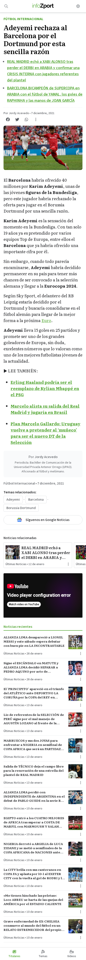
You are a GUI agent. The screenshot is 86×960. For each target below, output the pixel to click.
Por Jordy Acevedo (16, 113)
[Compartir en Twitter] (17, 119)
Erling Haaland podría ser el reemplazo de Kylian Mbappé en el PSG (45, 388)
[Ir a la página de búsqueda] (6, 6)
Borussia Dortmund (21, 507)
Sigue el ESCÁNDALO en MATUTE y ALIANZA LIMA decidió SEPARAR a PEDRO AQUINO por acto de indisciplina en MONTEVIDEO (31, 667)
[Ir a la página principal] (43, 6)
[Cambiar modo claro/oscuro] (78, 6)
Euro (46, 320)
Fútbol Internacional (23, 19)
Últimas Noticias (16, 564)
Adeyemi (13, 499)
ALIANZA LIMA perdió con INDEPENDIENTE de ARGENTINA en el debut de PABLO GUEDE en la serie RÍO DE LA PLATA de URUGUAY (34, 796)
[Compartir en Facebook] (8, 119)
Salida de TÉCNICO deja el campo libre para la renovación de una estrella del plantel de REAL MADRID (34, 770)
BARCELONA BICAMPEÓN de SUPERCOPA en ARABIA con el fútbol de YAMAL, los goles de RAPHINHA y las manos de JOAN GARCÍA (44, 94)
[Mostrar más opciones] (35, 119)
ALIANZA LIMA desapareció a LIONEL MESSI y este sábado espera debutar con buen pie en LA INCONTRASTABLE (34, 641)
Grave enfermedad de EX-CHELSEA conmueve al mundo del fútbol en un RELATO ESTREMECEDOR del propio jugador (32, 925)
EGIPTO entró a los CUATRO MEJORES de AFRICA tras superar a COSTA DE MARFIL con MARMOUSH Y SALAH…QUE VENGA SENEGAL (34, 822)
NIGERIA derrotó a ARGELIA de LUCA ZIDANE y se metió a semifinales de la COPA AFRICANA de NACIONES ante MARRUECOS (33, 848)
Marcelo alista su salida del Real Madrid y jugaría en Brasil (45, 409)
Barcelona (36, 499)
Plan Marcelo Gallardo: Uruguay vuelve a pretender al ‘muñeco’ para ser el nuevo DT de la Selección (45, 433)
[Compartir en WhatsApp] (26, 119)
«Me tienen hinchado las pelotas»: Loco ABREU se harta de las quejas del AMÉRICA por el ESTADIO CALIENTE (33, 899)
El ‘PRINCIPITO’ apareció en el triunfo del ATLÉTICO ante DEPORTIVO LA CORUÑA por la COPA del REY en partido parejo (34, 693)
